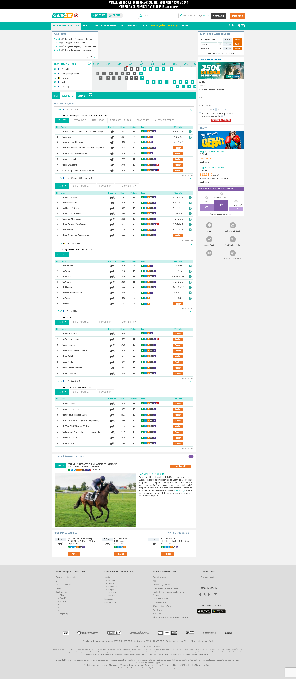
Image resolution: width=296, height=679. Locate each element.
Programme (109, 599)
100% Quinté (79, 120)
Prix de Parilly (67, 362)
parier (178, 148)
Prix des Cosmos (68, 404)
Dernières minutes (120, 120)
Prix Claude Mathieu (70, 208)
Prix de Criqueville (69, 159)
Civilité (202, 82)
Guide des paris (232, 245)
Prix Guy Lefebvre (69, 203)
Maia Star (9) (179, 491)
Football (111, 580)
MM (210, 109)
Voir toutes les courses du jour (221, 54)
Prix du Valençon (68, 374)
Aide (209, 231)
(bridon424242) (221, 198)
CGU (223, 116)
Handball (111, 596)
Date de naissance (207, 106)
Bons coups (143, 120)
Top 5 (62, 611)
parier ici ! (181, 466)
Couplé (63, 598)
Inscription (237, 16)
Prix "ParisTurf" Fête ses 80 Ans (75, 426)
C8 (220, 40)
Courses (61, 120)
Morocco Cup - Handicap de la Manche (77, 171)
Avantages (209, 245)
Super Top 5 (209, 259)
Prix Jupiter (66, 277)
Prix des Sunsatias (69, 438)
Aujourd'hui (68, 96)
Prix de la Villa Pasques (71, 214)
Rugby (111, 590)
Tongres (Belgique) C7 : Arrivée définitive (82, 47)
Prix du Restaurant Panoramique (75, 235)
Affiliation (157, 614)
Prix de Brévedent (69, 165)
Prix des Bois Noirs (69, 334)
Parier (237, 40)
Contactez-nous (232, 231)
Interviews (98, 120)
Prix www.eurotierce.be (71, 293)
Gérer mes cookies (160, 599)
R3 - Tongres (120, 539)
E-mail (201, 98)
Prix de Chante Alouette (71, 368)
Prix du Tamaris (68, 444)
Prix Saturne (66, 271)
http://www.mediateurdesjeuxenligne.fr (163, 668)
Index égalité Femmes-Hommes (166, 588)
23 (191, 456)
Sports (107, 577)
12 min (228, 44)
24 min (228, 49)
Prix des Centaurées (70, 409)
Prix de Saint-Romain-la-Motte (74, 351)
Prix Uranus (66, 282)
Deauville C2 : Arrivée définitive (78, 39)
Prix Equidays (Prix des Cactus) (74, 415)
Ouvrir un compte (221, 120)
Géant (58, 588)
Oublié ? (206, 16)
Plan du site (157, 610)
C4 (220, 49)
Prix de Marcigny (68, 345)
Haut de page (186, 175)
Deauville (73, 464)
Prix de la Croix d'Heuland (72, 142)
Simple (63, 595)
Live (58, 581)
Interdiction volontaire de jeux (148, 647)
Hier (55, 96)
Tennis (111, 583)
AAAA (220, 109)
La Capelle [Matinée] (210, 40)
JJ (200, 109)
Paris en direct (110, 603)
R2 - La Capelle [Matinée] (80, 539)
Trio (61, 604)
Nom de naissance (207, 90)
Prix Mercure (66, 287)
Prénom (220, 90)
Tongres (204, 44)
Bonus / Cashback (232, 259)
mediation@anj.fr (140, 668)
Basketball (112, 587)
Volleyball (112, 593)
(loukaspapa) (236, 205)
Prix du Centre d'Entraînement (74, 224)
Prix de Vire (66, 137)
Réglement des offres (162, 606)
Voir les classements (219, 214)
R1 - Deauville (168, 539)
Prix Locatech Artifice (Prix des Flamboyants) (80, 432)
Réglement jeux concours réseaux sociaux (170, 617)
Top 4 (62, 608)
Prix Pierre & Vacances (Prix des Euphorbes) (80, 421)
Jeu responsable (159, 603)
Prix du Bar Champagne (71, 219)
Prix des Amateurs (69, 198)
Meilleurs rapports (63, 585)
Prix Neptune (67, 266)
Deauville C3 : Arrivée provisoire (78, 50)
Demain (81, 96)
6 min (227, 40)
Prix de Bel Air (67, 356)
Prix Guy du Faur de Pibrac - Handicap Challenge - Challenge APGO (89, 132)
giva (206, 201)
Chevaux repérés (164, 120)
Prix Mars (65, 304)
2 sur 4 (63, 601)
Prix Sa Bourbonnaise (70, 339)
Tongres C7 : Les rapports (76, 43)
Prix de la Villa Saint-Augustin (74, 154)
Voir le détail (205, 162)
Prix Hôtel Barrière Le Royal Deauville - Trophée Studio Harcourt (88, 148)
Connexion (218, 16)
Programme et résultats (66, 577)
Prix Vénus (65, 298)
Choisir (203, 86)
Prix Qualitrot (67, 230)
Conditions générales (161, 585)
